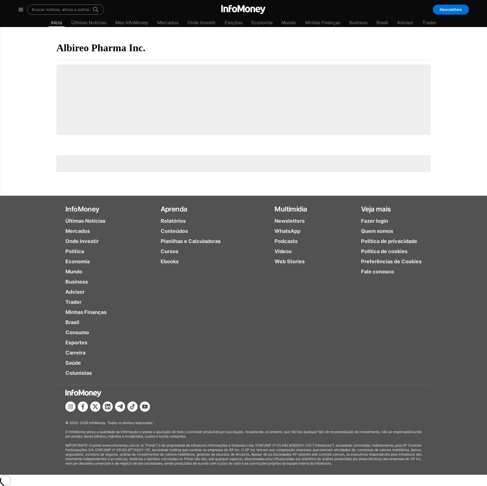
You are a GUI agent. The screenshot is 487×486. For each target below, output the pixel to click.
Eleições (233, 22)
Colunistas (78, 373)
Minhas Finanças (322, 22)
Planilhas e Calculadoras (191, 241)
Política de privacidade (389, 241)
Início (56, 22)
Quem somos (377, 231)
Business (358, 22)
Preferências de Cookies (391, 261)
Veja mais (376, 209)
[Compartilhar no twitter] (95, 407)
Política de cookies (384, 251)
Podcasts (286, 241)
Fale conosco (377, 272)
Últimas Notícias (88, 22)
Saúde (73, 363)
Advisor (405, 22)
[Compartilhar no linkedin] (108, 407)
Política (74, 251)
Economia (262, 22)
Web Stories (290, 261)
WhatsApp (287, 231)
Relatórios (173, 221)
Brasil (382, 22)
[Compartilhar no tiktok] (132, 407)
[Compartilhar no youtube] (145, 407)
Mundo (289, 22)
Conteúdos (174, 231)
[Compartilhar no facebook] (83, 407)
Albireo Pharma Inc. (100, 47)
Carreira (75, 353)
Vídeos (283, 251)
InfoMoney (82, 209)
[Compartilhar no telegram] (120, 407)
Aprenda (174, 209)
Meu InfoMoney (131, 22)
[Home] (243, 9)
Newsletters (451, 9)
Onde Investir (201, 22)
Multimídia (291, 209)
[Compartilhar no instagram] (70, 407)
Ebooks (170, 261)
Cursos (169, 251)
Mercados (167, 22)
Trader (429, 22)
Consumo (77, 332)
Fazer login (374, 221)
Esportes (76, 342)
